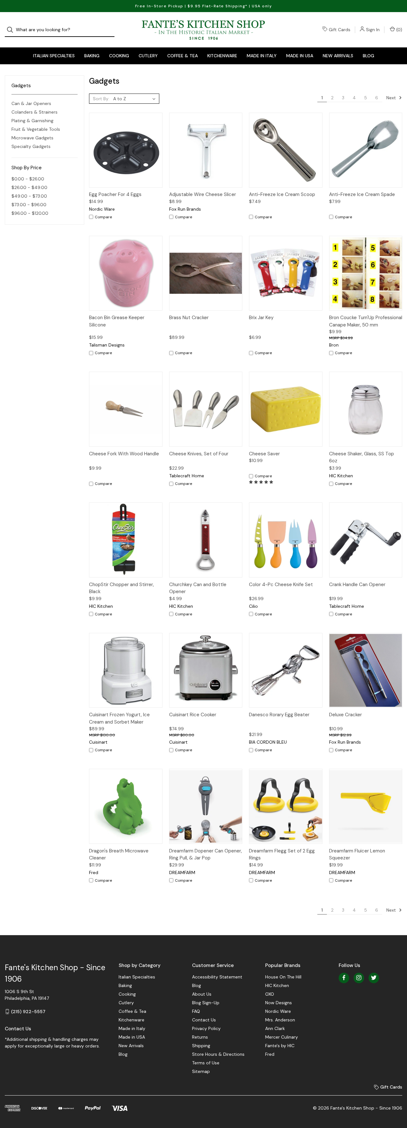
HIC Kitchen (277, 985)
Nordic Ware (278, 1011)
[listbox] (135, 98)
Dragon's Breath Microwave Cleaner (118, 854)
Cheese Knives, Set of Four (198, 454)
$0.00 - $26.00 (27, 179)
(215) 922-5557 (28, 1011)
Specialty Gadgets (31, 146)
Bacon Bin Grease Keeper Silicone (116, 321)
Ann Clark (275, 1028)
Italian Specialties (54, 56)
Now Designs (278, 1002)
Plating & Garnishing (32, 120)
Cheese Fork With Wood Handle (124, 454)
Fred (269, 1054)
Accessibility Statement (217, 977)
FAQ (196, 1011)
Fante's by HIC (279, 1045)
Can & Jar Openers (31, 103)
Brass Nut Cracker (189, 317)
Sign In (373, 29)
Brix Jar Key (261, 317)
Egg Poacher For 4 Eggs (115, 194)
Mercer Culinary (281, 1037)
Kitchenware (222, 56)
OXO (269, 994)
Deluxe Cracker (345, 714)
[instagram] (359, 977)
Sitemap (201, 1071)
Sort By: (101, 99)
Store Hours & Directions (218, 1054)
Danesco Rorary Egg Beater (279, 714)
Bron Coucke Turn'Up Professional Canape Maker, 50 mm (365, 321)
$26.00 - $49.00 (29, 187)
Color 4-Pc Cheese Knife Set (281, 584)
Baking (92, 56)
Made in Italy (262, 56)
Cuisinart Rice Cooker (192, 714)
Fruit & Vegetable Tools (35, 129)
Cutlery (148, 56)
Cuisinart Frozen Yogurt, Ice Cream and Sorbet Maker (119, 718)
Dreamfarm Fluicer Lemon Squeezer (357, 854)
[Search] (12, 30)
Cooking (119, 56)
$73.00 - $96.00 (28, 204)
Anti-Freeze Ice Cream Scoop (282, 194)
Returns (200, 1037)
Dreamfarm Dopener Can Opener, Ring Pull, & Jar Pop (205, 854)
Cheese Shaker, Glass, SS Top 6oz (361, 457)
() (398, 29)
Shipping (201, 1045)
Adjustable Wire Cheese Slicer (202, 194)
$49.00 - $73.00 (29, 196)
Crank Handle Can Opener (357, 584)
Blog (368, 56)
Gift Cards (339, 29)
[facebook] (344, 977)
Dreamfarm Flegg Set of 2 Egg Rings (282, 854)
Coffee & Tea (182, 56)
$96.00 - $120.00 (29, 213)
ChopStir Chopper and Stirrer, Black (121, 588)
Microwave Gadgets (32, 138)
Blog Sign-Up (205, 1002)
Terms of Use (205, 1063)
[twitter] (373, 977)
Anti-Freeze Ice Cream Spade (362, 194)
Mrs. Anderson (280, 1020)
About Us (201, 994)
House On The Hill (283, 977)
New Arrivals (338, 56)
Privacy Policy (206, 1028)
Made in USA (299, 56)
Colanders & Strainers (34, 112)
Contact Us (204, 1020)
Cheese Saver (264, 454)
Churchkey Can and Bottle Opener (197, 588)
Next (391, 98)
